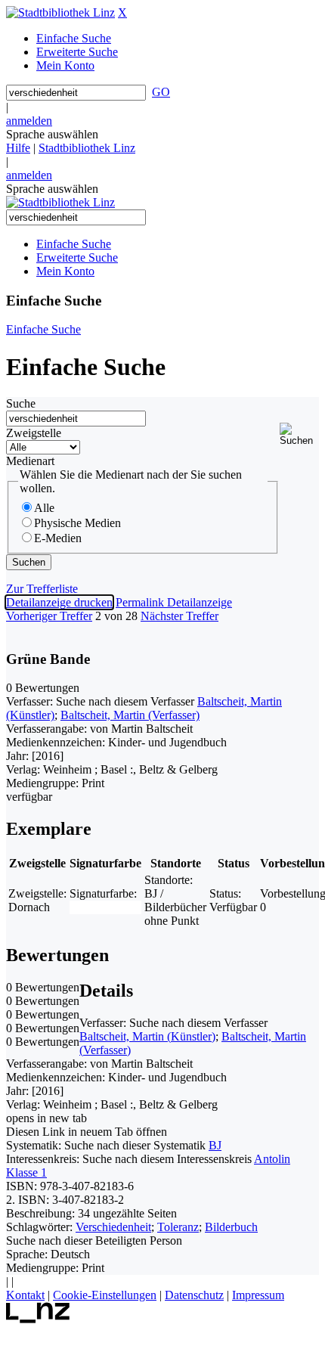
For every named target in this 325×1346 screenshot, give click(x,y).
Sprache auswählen (52, 134)
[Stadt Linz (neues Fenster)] (38, 1319)
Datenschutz (194, 1295)
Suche (21, 403)
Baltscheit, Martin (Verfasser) (130, 715)
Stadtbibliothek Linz (87, 147)
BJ (215, 1145)
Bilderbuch (231, 1226)
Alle (44, 507)
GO (161, 91)
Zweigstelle (33, 432)
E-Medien (58, 538)
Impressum (258, 1295)
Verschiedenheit (113, 1226)
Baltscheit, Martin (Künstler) (147, 1036)
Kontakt (25, 1295)
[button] (299, 434)
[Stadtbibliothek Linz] (60, 12)
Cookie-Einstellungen (104, 1295)
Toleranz (178, 1226)
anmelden (29, 120)
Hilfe (18, 147)
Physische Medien (77, 522)
